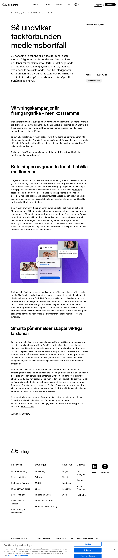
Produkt (35, 4)
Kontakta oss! (27, 406)
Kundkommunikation (20, 489)
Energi (38, 489)
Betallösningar (18, 495)
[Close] (114, 549)
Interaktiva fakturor (44, 500)
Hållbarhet (81, 495)
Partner (80, 480)
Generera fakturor (19, 477)
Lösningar (47, 4)
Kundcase (66, 483)
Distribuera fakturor (20, 483)
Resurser (59, 4)
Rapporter (66, 489)
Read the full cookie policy (18, 556)
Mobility (39, 483)
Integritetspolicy (43, 538)
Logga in (98, 5)
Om (69, 4)
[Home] (10, 4)
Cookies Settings (87, 544)
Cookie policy (60, 538)
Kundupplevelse (94, 81)
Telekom (39, 477)
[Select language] (77, 4)
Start (12, 13)
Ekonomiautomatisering (46, 506)
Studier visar (17, 354)
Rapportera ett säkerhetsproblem (84, 538)
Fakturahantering (19, 471)
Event (64, 495)
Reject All (87, 550)
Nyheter (66, 477)
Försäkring (40, 471)
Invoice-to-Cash (43, 495)
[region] (59, 550)
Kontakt (110, 5)
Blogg (18, 13)
